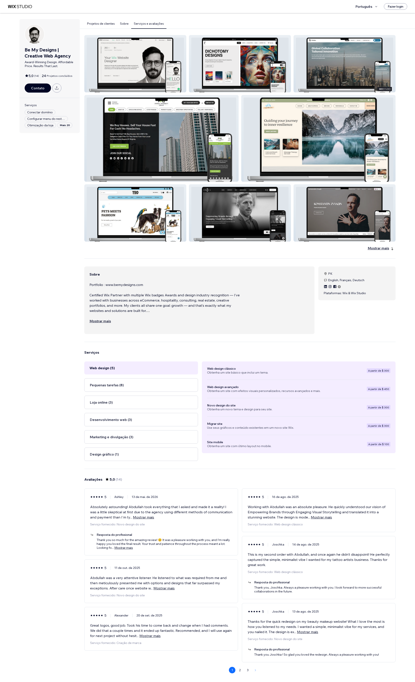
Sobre (124, 24)
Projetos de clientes (101, 24)
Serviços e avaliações (149, 24)
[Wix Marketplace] (20, 6)
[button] (135, 63)
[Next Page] (255, 670)
